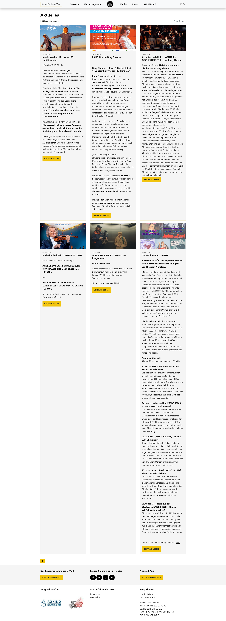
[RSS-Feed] (112, 577)
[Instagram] (105, 577)
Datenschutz (95, 597)
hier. (178, 542)
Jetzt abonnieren (51, 577)
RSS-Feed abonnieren (49, 21)
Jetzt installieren (151, 577)
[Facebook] (93, 577)
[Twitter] (99, 577)
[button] (74, 4)
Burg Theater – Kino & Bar (103, 116)
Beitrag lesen (52, 158)
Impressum (95, 594)
